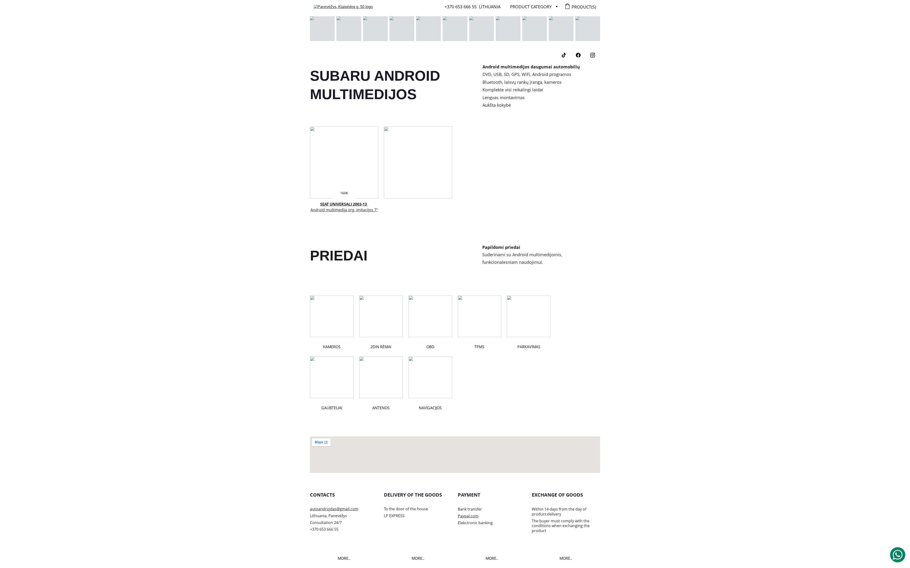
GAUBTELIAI (331, 407)
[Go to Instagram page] (592, 55)
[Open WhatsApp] (897, 554)
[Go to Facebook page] (578, 55)
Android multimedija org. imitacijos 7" (344, 209)
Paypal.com (468, 516)
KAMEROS (332, 346)
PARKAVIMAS (528, 346)
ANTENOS (381, 407)
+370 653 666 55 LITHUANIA (472, 6)
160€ (344, 193)
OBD (430, 346)
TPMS (479, 346)
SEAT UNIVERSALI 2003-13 (344, 204)
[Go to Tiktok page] (563, 55)
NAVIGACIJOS (430, 407)
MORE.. (344, 558)
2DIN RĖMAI (380, 346)
